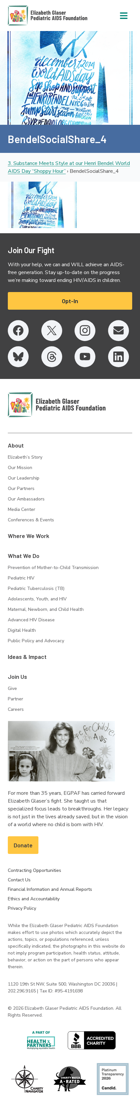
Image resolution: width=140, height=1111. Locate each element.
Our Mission (20, 468)
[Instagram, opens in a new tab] (85, 330)
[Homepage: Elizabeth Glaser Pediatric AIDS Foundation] (30, 15)
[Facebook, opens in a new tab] (18, 330)
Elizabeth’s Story (25, 457)
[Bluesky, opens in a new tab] (18, 356)
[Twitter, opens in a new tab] (51, 330)
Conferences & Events (31, 520)
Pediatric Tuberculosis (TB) (36, 588)
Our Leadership (23, 478)
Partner (15, 699)
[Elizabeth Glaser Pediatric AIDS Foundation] (56, 404)
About (16, 445)
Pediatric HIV (21, 578)
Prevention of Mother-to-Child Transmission (53, 567)
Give (12, 688)
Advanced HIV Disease (31, 620)
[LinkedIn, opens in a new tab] (118, 356)
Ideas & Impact (27, 656)
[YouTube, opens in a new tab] (85, 356)
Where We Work (28, 535)
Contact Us (19, 880)
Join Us (17, 676)
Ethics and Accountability (34, 899)
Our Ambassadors (26, 499)
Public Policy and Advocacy (36, 641)
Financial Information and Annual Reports (50, 889)
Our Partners (21, 488)
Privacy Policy (22, 908)
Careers (16, 709)
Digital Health (22, 630)
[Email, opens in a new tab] (118, 330)
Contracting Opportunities (34, 870)
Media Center (21, 509)
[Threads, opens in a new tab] (51, 356)
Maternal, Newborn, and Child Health (46, 609)
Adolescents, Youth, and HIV (37, 599)
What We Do (23, 555)
